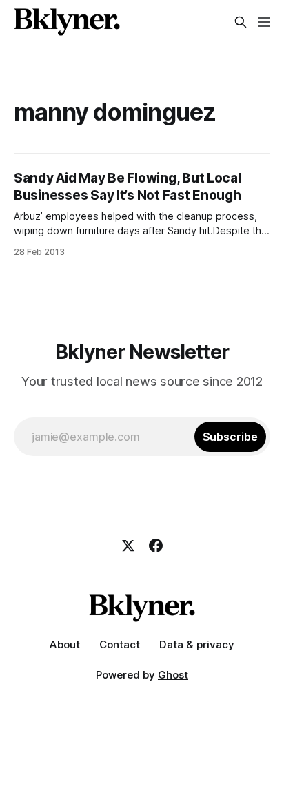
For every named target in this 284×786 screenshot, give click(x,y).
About (65, 644)
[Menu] (264, 22)
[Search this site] (241, 22)
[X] (128, 545)
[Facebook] (156, 545)
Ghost (173, 674)
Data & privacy (196, 644)
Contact (119, 644)
